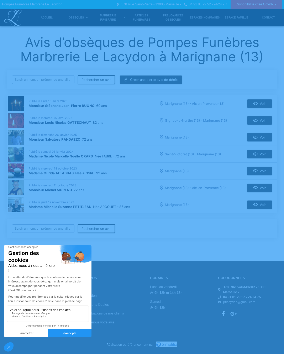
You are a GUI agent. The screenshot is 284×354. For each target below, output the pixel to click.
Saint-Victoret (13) (179, 154)
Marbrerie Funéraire (108, 17)
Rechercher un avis (96, 80)
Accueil (47, 17)
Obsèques (76, 17)
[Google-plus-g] (233, 313)
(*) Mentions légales (94, 304)
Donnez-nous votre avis (96, 322)
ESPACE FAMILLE (236, 17)
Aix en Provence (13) (208, 103)
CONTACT (268, 17)
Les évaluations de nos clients (101, 313)
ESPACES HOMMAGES (205, 17)
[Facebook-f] (223, 313)
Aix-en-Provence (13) (209, 188)
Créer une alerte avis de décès (154, 80)
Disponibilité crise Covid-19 (256, 4)
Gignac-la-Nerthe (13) (182, 120)
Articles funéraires (141, 17)
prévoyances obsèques (173, 17)
